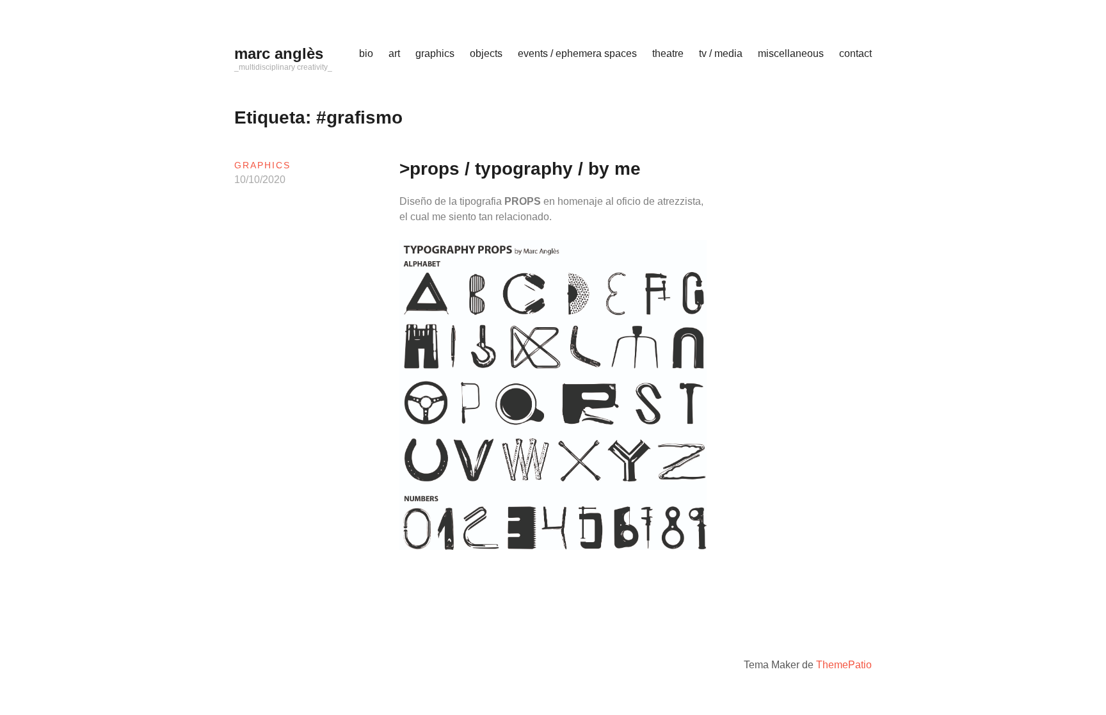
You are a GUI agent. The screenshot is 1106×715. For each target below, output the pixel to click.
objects (486, 53)
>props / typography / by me (520, 169)
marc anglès (278, 53)
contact (855, 53)
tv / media (720, 53)
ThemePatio (844, 664)
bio (366, 53)
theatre (668, 53)
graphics (434, 53)
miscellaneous (791, 53)
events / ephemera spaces (577, 53)
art (394, 53)
